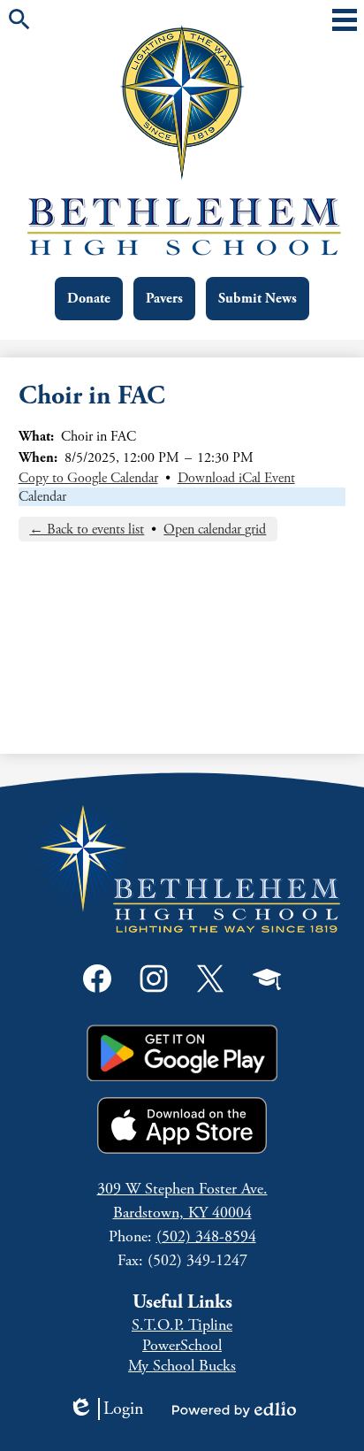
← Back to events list (86, 529)
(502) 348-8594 (206, 1236)
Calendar (42, 497)
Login (106, 1409)
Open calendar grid (214, 529)
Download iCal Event (236, 478)
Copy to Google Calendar (88, 478)
